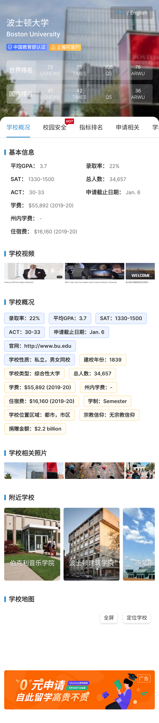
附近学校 (21, 497)
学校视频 (21, 253)
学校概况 (21, 302)
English (138, 13)
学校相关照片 (28, 453)
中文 (120, 13)
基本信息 (21, 152)
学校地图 (21, 599)
